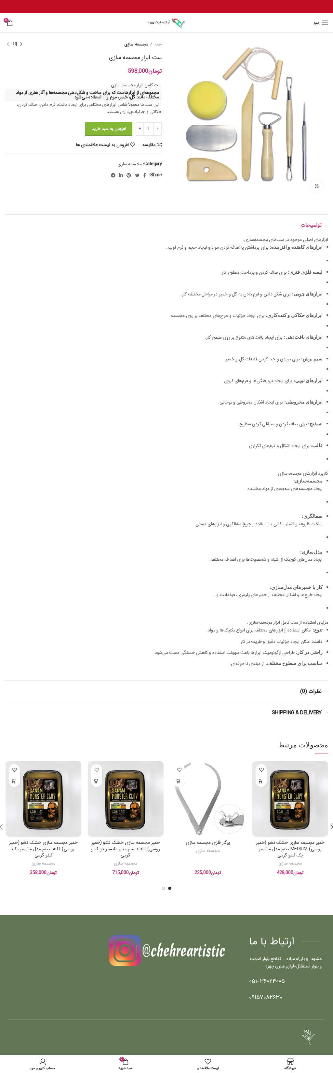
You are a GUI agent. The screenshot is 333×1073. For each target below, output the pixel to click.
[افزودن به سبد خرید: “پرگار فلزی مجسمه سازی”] (179, 781)
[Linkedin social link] (121, 175)
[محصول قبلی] (21, 44)
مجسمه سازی (136, 44)
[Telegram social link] (113, 175)
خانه (157, 44)
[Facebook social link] (144, 175)
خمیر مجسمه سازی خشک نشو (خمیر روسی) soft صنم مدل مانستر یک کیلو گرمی (43, 849)
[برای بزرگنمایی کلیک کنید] (316, 186)
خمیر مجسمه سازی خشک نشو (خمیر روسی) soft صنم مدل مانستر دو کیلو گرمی (125, 849)
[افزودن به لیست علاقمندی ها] (261, 770)
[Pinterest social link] (129, 175)
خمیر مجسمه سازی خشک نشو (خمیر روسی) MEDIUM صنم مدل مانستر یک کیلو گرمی (290, 849)
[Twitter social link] (137, 175)
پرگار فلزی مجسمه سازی (208, 842)
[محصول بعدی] (8, 44)
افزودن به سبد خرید (109, 128)
